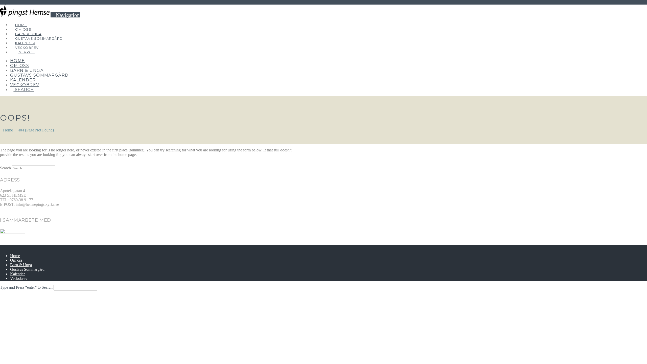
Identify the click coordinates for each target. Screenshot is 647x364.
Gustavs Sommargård (27, 269)
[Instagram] (4, 2)
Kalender (17, 274)
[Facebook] (1, 2)
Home (15, 256)
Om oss (16, 260)
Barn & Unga (21, 265)
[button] (65, 15)
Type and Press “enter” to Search (26, 287)
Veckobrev (18, 278)
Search (5, 168)
